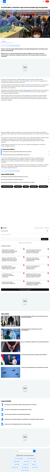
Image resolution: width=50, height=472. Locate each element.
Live (47, 1)
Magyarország (15, 467)
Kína (10, 4)
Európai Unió (25, 464)
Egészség (34, 464)
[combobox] (25, 451)
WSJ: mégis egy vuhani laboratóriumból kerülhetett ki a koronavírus (14, 176)
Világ (7, 4)
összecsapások (43, 186)
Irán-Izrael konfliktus (19, 458)
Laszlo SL (4, 41)
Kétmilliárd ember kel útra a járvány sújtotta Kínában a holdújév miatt (16, 154)
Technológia (16, 464)
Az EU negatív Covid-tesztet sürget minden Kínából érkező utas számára (16, 151)
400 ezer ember (27, 90)
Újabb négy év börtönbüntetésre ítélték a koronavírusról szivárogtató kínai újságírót (18, 182)
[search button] (34, 451)
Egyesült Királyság (25, 470)
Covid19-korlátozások (7, 186)
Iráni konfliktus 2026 (31, 458)
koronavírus (18, 186)
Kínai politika (34, 186)
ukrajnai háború (17, 461)
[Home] (1, 4)
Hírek (4, 4)
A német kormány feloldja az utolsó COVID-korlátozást (12, 179)
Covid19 (26, 186)
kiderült (2, 159)
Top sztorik (5, 314)
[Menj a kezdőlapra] (4, 1)
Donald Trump (35, 467)
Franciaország (27, 461)
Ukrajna (35, 461)
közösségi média (25, 467)
